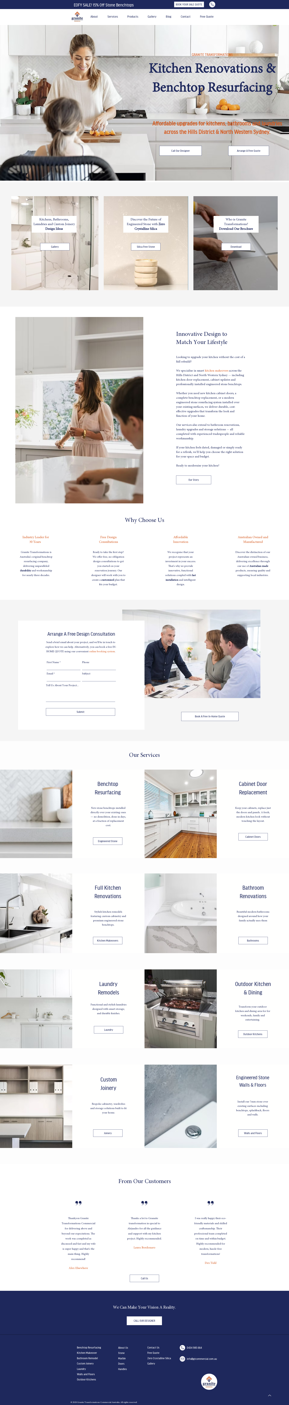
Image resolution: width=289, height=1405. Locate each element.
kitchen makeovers (216, 370)
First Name (53, 662)
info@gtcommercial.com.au (202, 1358)
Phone (85, 662)
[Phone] (212, 4)
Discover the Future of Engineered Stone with (146, 224)
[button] (94, 16)
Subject (86, 673)
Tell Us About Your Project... (62, 685)
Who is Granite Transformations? (236, 224)
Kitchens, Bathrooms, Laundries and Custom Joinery (54, 224)
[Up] (269, 1395)
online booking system (102, 651)
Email (50, 673)
